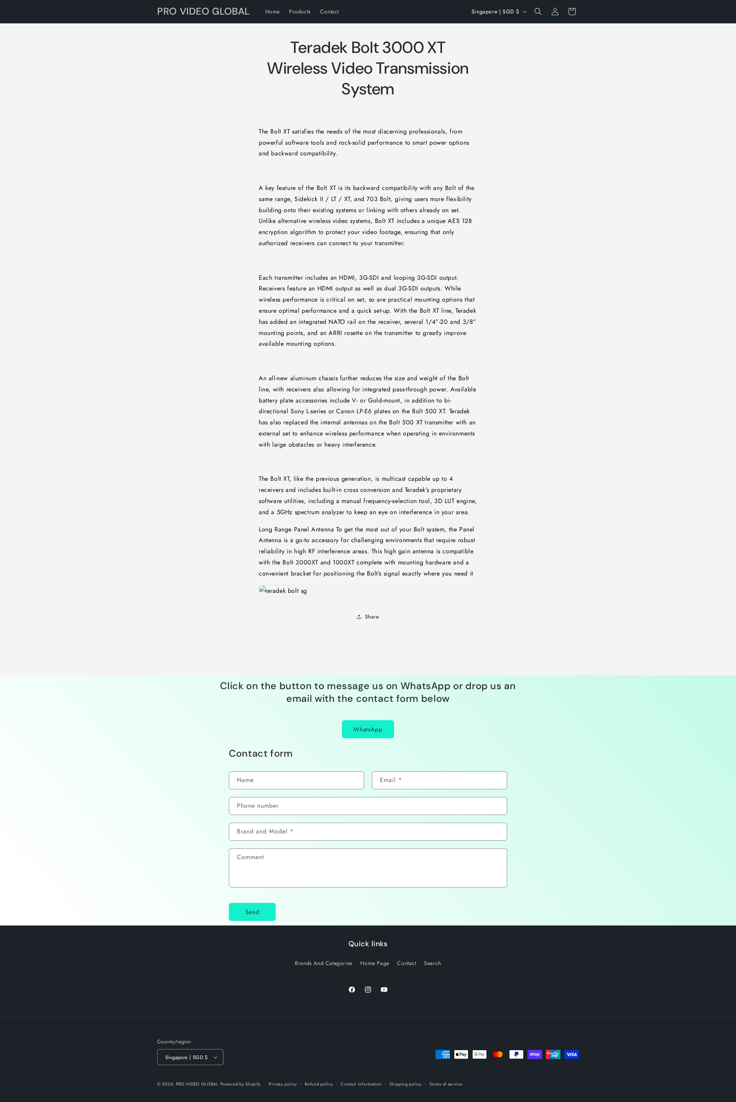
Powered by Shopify (240, 1084)
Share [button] (372, 616)
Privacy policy (283, 1084)
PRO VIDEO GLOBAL (197, 1084)
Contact (406, 963)
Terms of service (445, 1084)
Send (252, 912)
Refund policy (319, 1084)
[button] (538, 11)
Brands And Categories (324, 963)
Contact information (361, 1084)
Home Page (374, 963)
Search (432, 963)
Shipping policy (405, 1084)
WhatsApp (368, 729)
